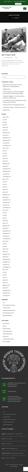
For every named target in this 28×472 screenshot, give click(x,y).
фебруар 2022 (6, 254)
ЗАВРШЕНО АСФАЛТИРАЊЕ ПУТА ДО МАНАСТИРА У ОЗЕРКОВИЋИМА (16, 384)
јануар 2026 (6, 135)
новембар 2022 (6, 233)
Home (12, 18)
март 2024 (5, 192)
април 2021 (5, 280)
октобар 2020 (6, 295)
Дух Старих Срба (8, 55)
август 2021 (5, 269)
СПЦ (4, 302)
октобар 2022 (6, 236)
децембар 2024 (6, 168)
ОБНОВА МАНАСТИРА (8, 313)
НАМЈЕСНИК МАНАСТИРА (9, 310)
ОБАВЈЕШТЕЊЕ (6, 89)
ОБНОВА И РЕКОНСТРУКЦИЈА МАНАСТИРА (13, 104)
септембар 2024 (7, 176)
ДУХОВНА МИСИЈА (7, 315)
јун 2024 (5, 184)
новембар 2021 (6, 262)
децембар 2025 (6, 137)
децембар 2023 (6, 199)
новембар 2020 (6, 293)
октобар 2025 (6, 143)
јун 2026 (5, 122)
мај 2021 (5, 277)
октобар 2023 (6, 205)
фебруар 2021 (6, 285)
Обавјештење (6, 110)
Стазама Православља (8, 339)
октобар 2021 (6, 264)
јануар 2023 (6, 228)
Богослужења (6, 323)
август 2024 (5, 179)
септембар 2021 (7, 267)
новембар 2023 (6, 202)
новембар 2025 (6, 140)
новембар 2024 (6, 171)
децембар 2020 (6, 290)
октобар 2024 (6, 174)
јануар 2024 (6, 197)
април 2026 (5, 127)
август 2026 (5, 117)
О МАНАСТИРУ (6, 307)
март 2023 (5, 223)
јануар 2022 (6, 256)
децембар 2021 (6, 259)
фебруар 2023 (6, 225)
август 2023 (5, 210)
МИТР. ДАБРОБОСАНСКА (9, 305)
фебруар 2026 (6, 132)
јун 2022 (5, 243)
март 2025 (5, 161)
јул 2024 (5, 181)
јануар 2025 (6, 166)
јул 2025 (5, 150)
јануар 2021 (6, 287)
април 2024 (5, 189)
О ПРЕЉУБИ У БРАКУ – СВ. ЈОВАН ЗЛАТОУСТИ (14, 107)
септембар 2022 (7, 238)
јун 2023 (5, 215)
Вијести (5, 326)
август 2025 (5, 148)
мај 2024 (5, 187)
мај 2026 (5, 124)
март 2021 (5, 282)
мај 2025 (5, 155)
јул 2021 (5, 272)
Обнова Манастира (7, 333)
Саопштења (5, 336)
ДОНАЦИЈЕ (18, 3)
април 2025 (5, 158)
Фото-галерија (6, 341)
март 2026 (5, 130)
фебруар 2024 (6, 194)
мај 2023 (5, 218)
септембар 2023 (7, 207)
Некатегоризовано (7, 331)
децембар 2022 (6, 231)
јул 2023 (5, 212)
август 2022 (5, 241)
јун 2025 (5, 153)
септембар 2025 (7, 145)
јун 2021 (5, 274)
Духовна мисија (6, 328)
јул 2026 (5, 119)
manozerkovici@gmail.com (20, 1)
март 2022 (5, 251)
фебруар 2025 (6, 163)
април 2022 (5, 249)
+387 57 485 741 (8, 1)
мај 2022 (5, 246)
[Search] (23, 77)
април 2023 (5, 220)
